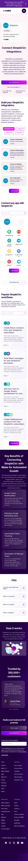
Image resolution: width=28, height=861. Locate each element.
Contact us (17, 808)
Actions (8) (9, 132)
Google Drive (9, 254)
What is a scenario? (9, 596)
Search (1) (19, 132)
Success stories (18, 768)
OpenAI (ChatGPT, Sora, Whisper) (9, 246)
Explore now (18, 5)
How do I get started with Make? (10, 588)
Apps (2, 774)
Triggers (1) (21, 128)
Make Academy (5, 802)
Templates (17, 771)
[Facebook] (6, 843)
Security (3, 826)
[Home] (7, 11)
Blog (2, 814)
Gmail (18, 235)
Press (15, 811)
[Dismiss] (26, 4)
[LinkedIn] (18, 843)
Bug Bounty (17, 823)
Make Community (5, 805)
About (15, 802)
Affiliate (3, 820)
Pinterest (9, 265)
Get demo (3, 782)
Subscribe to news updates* (9, 740)
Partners (3, 823)
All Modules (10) (8, 128)
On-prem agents (5, 828)
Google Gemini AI (19, 255)
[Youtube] (22, 843)
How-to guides (18, 765)
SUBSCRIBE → (5, 755)
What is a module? (8, 604)
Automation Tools (18, 780)
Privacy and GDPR (19, 817)
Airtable (19, 265)
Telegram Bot (18, 244)
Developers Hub (5, 811)
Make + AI (3, 768)
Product (3, 765)
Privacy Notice (22, 751)
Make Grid (4, 777)
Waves (3, 791)
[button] (7, 31)
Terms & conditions (19, 814)
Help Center (4, 808)
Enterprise (3, 785)
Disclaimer (16, 820)
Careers (16, 805)
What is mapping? (8, 612)
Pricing (3, 780)
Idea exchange (18, 777)
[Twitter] (14, 843)
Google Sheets (9, 235)
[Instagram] (10, 843)
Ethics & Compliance (19, 826)
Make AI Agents (5, 771)
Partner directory (18, 774)
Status (2, 788)
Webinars (3, 817)
